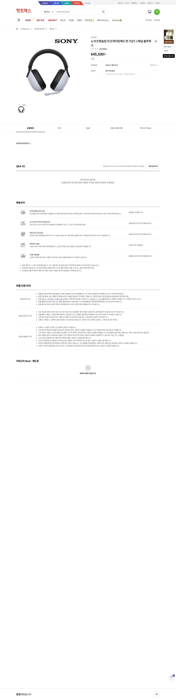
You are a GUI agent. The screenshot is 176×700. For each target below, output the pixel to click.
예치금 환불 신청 (169, 56)
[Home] (17, 29)
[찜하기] (157, 694)
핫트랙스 (47, 12)
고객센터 (157, 3)
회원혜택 (133, 3)
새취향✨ (29, 20)
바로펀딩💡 (89, 20)
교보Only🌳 (117, 20)
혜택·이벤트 (167, 47)
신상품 (71, 20)
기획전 (166, 51)
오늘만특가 (52, 20)
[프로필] (157, 12)
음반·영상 (40, 20)
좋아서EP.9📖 (103, 20)
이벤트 (79, 20)
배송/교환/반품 (117, 128)
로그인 (127, 3)
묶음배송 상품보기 (129, 74)
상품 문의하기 (153, 166)
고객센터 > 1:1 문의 (96, 299)
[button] (155, 41)
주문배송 (142, 3)
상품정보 (30, 128)
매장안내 (150, 3)
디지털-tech (24, 29)
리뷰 (59, 128)
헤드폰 (52, 29)
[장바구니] (149, 12)
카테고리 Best (145, 128)
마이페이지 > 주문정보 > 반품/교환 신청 (51, 299)
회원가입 (120, 3)
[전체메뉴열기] (18, 20)
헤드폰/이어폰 (39, 29)
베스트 (63, 20)
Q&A (88, 128)
